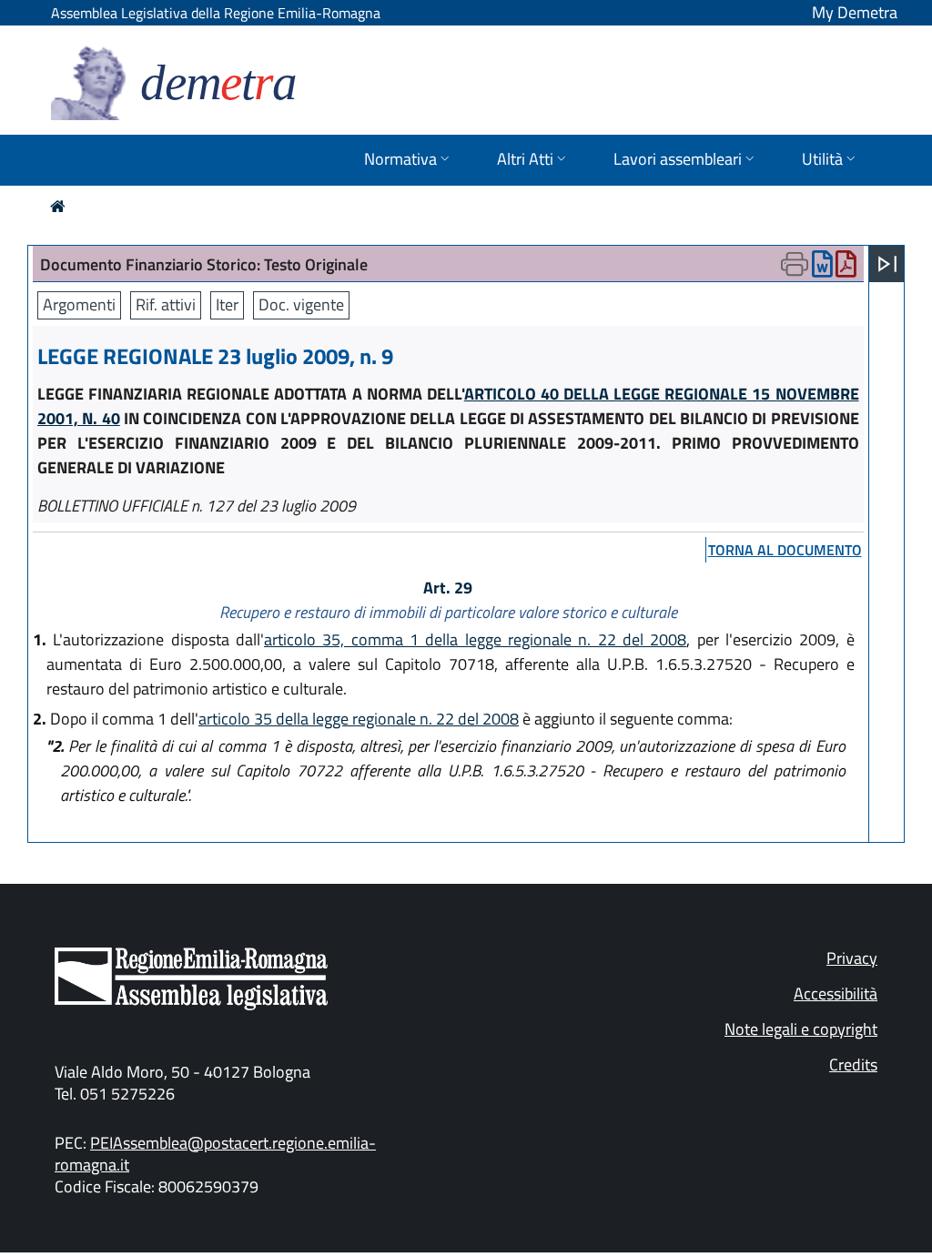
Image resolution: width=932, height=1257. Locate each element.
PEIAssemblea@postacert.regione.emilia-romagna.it (215, 1153)
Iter (227, 304)
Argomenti (79, 304)
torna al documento (785, 550)
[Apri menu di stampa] (794, 264)
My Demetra (854, 12)
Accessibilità (835, 993)
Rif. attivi (166, 304)
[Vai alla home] (58, 206)
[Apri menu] (887, 264)
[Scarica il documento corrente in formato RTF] (822, 268)
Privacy (851, 958)
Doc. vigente (301, 304)
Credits (853, 1064)
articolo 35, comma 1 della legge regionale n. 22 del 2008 (475, 639)
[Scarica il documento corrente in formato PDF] (846, 268)
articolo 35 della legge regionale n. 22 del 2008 (358, 718)
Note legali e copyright (800, 1029)
